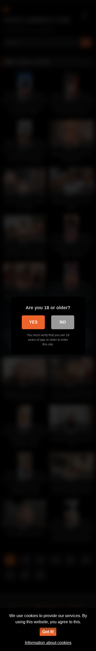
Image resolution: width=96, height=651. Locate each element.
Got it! (48, 631)
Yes (33, 322)
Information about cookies (48, 642)
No (63, 322)
